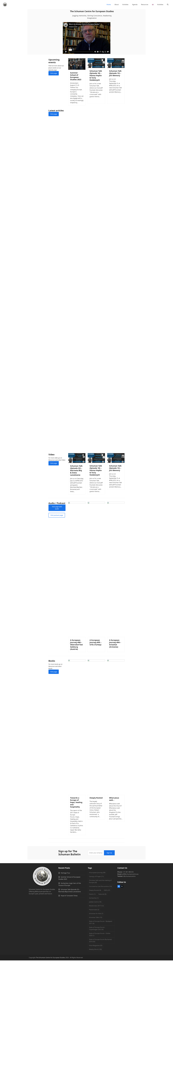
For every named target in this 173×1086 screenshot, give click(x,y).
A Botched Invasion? (113, 292)
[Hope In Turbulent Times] (96, 177)
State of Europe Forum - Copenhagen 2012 (97, 928)
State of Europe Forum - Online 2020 (99, 934)
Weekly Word (95, 949)
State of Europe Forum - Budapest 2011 (100, 922)
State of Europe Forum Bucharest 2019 (100, 940)
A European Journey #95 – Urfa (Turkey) (95, 642)
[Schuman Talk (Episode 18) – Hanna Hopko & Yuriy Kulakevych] (96, 63)
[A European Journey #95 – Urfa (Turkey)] (96, 569)
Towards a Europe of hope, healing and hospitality (76, 802)
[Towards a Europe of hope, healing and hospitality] (77, 727)
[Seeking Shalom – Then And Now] (116, 177)
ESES (107, 890)
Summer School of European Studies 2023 (75, 76)
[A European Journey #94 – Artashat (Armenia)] (116, 569)
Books (51, 660)
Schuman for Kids (96, 914)
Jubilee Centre (95, 902)
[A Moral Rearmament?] (77, 348)
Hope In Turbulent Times (94, 249)
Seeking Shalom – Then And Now (115, 249)
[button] (167, 4)
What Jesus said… (114, 799)
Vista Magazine (95, 945)
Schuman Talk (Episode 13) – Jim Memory (115, 73)
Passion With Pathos (95, 420)
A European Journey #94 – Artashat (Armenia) (115, 643)
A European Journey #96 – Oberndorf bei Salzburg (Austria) (76, 644)
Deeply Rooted (96, 798)
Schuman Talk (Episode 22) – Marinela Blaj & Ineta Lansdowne (76, 470)
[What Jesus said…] (116, 727)
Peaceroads (94, 910)
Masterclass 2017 (96, 906)
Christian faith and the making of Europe (100, 881)
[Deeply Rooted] (96, 727)
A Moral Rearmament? (76, 420)
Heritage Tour (65, 873)
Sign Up (109, 853)
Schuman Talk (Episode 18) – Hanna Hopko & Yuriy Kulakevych (96, 75)
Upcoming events (53, 61)
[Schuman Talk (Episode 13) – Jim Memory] (116, 63)
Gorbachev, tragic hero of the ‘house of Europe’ (76, 128)
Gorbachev (94, 898)
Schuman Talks (95, 917)
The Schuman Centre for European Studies (50, 958)
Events (92, 894)
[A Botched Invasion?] (116, 284)
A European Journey (97, 873)
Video (51, 454)
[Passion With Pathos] (96, 348)
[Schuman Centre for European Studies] (42, 876)
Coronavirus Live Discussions (100, 886)
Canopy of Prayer (96, 876)
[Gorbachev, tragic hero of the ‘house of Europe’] (77, 115)
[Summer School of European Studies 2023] (77, 64)
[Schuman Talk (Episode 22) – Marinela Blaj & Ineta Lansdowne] (77, 458)
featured (102, 894)
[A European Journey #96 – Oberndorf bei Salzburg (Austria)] (77, 569)
